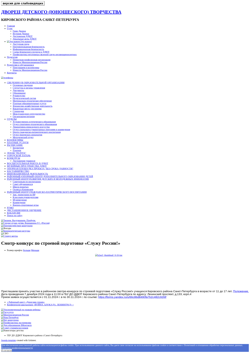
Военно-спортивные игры (26, 205)
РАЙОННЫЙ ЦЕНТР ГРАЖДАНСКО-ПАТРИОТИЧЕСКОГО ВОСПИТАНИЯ (47, 192)
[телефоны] (7, 77)
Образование (19, 93)
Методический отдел (23, 137)
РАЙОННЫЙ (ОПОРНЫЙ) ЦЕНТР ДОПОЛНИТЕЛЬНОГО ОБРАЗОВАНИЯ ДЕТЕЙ (50, 176)
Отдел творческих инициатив (27, 134)
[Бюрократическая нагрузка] (15, 231)
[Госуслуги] (7, 312)
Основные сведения (23, 85)
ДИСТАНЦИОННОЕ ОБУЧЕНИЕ (24, 210)
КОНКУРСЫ (13, 158)
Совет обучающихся (23, 184)
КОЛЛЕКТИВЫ (15, 140)
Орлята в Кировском (23, 189)
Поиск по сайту (14, 215)
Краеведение (19, 202)
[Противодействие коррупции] (17, 225)
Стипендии (18, 111)
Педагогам (12, 57)
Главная (11, 26)
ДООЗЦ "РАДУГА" (16, 153)
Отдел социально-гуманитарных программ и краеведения (41, 129)
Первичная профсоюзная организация (31, 59)
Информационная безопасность (28, 49)
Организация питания (24, 116)
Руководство (19, 95)
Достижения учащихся (24, 161)
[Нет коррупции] (10, 320)
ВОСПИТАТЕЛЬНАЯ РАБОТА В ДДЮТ (27, 163)
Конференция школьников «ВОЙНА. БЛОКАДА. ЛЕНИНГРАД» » (40, 304)
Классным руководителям (25, 197)
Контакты (12, 73)
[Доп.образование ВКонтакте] (16, 325)
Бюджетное (18, 148)
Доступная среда (21, 44)
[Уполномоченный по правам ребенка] (20, 309)
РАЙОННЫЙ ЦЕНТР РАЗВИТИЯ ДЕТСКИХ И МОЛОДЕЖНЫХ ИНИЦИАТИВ (48, 179)
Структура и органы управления (29, 88)
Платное (17, 150)
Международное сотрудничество (29, 114)
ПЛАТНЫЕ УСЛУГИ (18, 142)
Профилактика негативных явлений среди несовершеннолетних (45, 54)
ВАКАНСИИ (13, 213)
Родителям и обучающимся (20, 65)
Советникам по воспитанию (27, 181)
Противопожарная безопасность (29, 46)
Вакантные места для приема (27, 108)
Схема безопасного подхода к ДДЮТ (31, 52)
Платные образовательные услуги (29, 103)
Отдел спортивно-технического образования (35, 124)
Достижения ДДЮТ (23, 36)
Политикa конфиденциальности (17, 348)
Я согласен (6, 350)
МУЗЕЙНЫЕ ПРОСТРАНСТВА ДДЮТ (27, 166)
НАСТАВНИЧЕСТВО (18, 171)
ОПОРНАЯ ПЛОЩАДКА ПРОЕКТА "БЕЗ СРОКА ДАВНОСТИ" (40, 168)
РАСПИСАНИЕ (15, 145)
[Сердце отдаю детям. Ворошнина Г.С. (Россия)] (25, 223)
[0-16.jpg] (125, 271)
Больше (27, 250)
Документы (18, 90)
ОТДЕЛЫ (12, 119)
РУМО (10, 207)
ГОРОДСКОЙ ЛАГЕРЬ (18, 155)
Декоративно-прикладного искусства (31, 127)
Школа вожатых (21, 187)
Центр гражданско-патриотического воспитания (37, 132)
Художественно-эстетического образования (34, 121)
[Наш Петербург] (10, 317)
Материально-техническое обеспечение (32, 101)
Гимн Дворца (19, 31)
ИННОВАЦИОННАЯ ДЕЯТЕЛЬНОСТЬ (27, 174)
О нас (10, 28)
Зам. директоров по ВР (24, 194)
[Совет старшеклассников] (14, 328)
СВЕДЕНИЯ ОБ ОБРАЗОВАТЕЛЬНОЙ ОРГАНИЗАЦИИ (36, 82)
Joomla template (8, 340)
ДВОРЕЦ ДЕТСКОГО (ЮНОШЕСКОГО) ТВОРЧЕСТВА (61, 11)
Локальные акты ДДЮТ (25, 39)
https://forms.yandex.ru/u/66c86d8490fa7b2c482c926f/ (132, 297)
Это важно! (26, 41)
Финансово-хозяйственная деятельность (32, 106)
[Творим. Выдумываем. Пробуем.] (18, 220)
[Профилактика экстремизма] (16, 322)
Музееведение (20, 200)
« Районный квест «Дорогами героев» (26, 302)
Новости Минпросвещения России (30, 62)
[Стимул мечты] (9, 236)
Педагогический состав (24, 98)
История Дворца (21, 33)
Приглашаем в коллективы (26, 67)
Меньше (35, 250)
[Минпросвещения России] (15, 315)
